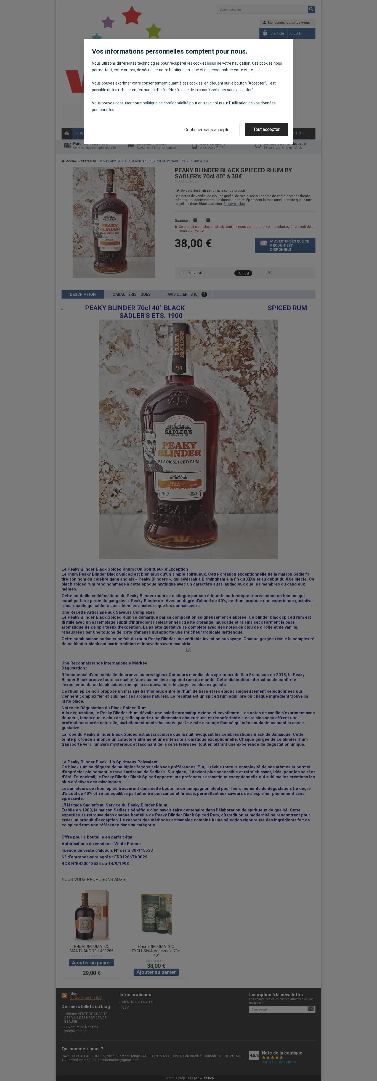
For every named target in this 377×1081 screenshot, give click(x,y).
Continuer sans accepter (207, 129)
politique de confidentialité (166, 103)
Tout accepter (266, 129)
